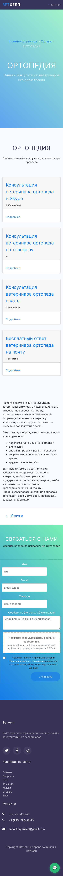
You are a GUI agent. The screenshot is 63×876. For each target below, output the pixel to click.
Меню (55, 5)
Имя (24, 564)
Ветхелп (31, 850)
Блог (5, 795)
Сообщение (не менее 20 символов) (31, 612)
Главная (7, 772)
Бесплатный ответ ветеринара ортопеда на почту (30, 345)
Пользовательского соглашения (27, 661)
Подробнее (13, 216)
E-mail (24, 580)
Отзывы (7, 791)
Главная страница (23, 41)
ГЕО (4, 780)
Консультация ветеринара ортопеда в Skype (30, 191)
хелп (11, 5)
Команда (7, 783)
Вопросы (8, 776)
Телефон (24, 596)
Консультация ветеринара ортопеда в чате (30, 294)
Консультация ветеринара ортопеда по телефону (30, 242)
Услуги (46, 41)
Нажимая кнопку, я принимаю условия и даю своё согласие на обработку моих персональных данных (33, 662)
